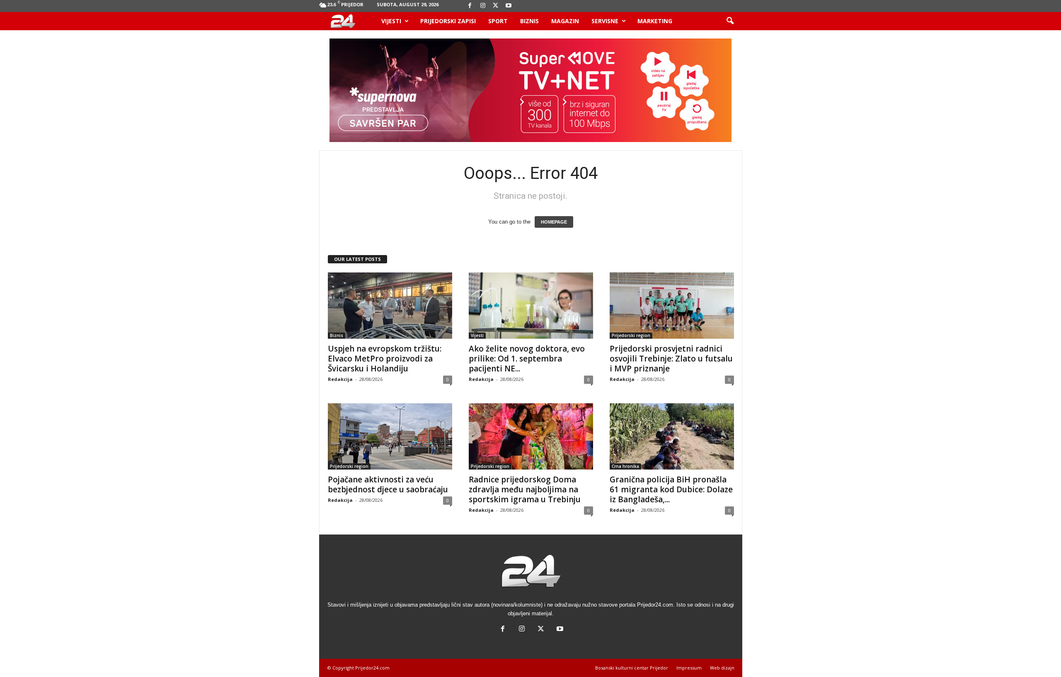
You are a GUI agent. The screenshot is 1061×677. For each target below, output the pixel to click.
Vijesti (391, 21)
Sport (498, 21)
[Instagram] (483, 6)
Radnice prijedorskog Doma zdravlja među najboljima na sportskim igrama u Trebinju (525, 489)
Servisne (604, 21)
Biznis (529, 21)
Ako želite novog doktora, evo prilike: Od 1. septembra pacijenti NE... (527, 358)
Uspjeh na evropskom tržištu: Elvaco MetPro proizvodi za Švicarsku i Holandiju (384, 358)
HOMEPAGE (554, 221)
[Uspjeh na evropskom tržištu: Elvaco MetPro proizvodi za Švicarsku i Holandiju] (390, 305)
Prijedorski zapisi (448, 21)
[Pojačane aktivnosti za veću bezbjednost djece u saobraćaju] (390, 436)
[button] (730, 21)
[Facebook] (470, 6)
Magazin (565, 21)
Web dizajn (722, 668)
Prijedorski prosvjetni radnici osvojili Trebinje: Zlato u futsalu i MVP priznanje (671, 358)
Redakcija (340, 379)
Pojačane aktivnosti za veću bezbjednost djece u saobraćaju (388, 484)
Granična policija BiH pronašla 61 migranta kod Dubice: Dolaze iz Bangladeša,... (671, 489)
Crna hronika (625, 466)
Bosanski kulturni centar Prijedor (631, 668)
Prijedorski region (631, 335)
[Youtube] (509, 6)
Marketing (654, 21)
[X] (496, 6)
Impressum (689, 668)
